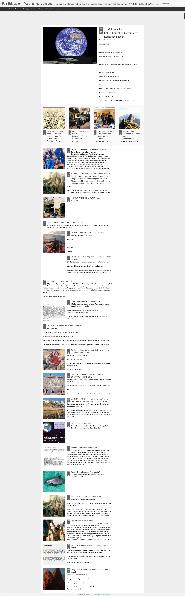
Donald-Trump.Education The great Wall (86, 472)
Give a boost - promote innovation (83, 521)
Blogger (100, 594)
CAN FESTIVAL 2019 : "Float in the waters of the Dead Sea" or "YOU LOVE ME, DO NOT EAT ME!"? (90, 400)
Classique (4, 9)
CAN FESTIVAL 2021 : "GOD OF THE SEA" (88, 232)
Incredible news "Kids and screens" (84, 447)
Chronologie (55, 9)
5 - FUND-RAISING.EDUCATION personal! (87, 198)
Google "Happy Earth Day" (81, 423)
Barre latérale (36, 9)
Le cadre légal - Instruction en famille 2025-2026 (65, 222)
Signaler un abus (107, 594)
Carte (11, 9)
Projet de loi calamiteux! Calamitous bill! (86, 301)
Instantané (45, 9)
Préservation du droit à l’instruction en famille (64, 325)
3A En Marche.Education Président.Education (88, 149)
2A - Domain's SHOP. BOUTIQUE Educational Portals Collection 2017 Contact (80, 136)
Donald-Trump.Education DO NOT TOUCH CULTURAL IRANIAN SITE (87, 375)
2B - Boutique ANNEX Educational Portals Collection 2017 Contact (106, 135)
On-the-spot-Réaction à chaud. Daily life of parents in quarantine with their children (91, 351)
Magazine (17, 9)
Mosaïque (26, 9)
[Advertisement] (92, 17)
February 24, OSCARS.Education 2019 (86, 496)
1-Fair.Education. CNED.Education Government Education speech (121, 32)
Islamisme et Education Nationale (59, 281)
